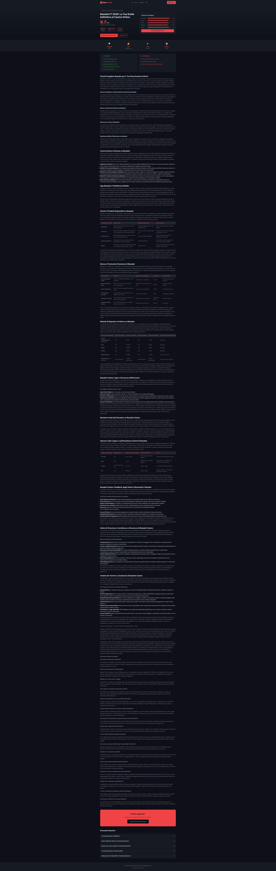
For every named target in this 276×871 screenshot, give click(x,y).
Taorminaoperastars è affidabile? (110, 836)
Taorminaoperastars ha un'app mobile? (112, 851)
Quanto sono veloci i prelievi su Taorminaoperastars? (116, 846)
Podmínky (141, 867)
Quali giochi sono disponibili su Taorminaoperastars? (116, 856)
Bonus (136, 2)
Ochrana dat (135, 867)
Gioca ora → (171, 2)
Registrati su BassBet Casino (109, 35)
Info (132, 2)
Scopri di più (123, 35)
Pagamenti (141, 2)
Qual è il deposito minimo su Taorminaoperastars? (115, 841)
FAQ (147, 2)
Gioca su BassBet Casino (157, 30)
